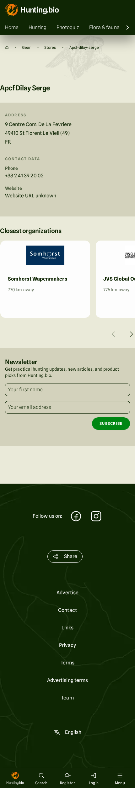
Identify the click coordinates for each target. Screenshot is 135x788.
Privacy (67, 645)
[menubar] (67, 27)
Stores (50, 47)
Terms (67, 663)
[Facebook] (76, 517)
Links (67, 628)
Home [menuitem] (12, 27)
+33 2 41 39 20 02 (24, 176)
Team (67, 698)
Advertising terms (67, 680)
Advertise (68, 593)
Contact (67, 610)
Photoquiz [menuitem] (68, 27)
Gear (26, 47)
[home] (7, 47)
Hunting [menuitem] (37, 27)
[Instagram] (96, 517)
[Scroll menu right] (127, 27)
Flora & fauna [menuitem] (104, 27)
